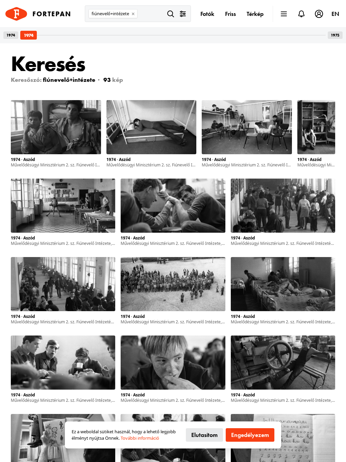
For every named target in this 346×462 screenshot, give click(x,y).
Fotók (207, 14)
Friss (230, 14)
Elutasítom (204, 435)
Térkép (255, 14)
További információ (140, 438)
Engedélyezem (250, 435)
